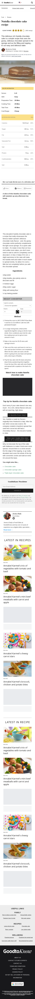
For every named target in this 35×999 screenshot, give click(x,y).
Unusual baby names (25, 915)
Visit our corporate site (24, 992)
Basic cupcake (9, 929)
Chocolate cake (10, 466)
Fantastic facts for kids (9, 918)
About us (17, 957)
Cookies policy (17, 972)
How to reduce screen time (9, 915)
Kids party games (25, 918)
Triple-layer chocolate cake (14, 473)
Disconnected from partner (26, 940)
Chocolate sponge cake (12, 470)
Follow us (19, 188)
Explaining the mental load (26, 937)
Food (2, 17)
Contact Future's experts (17, 960)
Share (7, 188)
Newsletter (29, 188)
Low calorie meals (26, 929)
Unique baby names (18, 8)
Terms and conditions (17, 966)
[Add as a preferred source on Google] (17, 984)
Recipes (9, 17)
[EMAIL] (14, 518)
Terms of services (23, 495)
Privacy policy (17, 969)
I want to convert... (9, 303)
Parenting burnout (9, 937)
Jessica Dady (12, 49)
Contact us (17, 963)
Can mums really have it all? (9, 940)
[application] (17, 386)
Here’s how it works (16, 56)
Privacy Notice (25, 497)
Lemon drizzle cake (9, 926)
